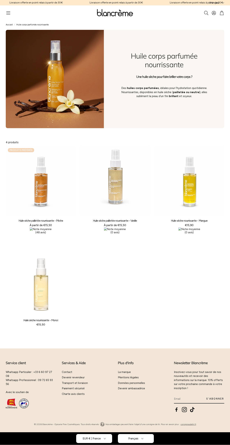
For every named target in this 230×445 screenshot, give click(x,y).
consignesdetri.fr (188, 424)
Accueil (9, 24)
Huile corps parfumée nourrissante (32, 24)
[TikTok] (192, 409)
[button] (8, 12)
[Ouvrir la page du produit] (115, 181)
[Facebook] (176, 409)
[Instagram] (184, 409)
